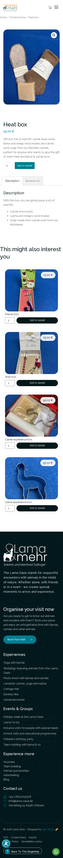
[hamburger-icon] (57, 7)
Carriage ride (11, 689)
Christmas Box (18, 17)
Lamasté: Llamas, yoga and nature (24, 683)
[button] (54, 35)
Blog (6, 779)
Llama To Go (11, 722)
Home (3, 17)
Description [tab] (12, 180)
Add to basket (24, 165)
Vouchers (9, 762)
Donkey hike (10, 694)
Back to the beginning (25, 851)
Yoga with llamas (14, 662)
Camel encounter (14, 699)
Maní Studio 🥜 (50, 829)
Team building (12, 766)
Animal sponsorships (16, 770)
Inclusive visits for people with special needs (30, 728)
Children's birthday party (18, 739)
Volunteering (11, 775)
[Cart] (50, 7)
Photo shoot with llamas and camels (26, 678)
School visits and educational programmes (29, 733)
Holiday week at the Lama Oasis (23, 716)
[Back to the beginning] (7, 851)
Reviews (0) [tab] (32, 180)
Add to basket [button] (37, 320)
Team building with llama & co (22, 744)
